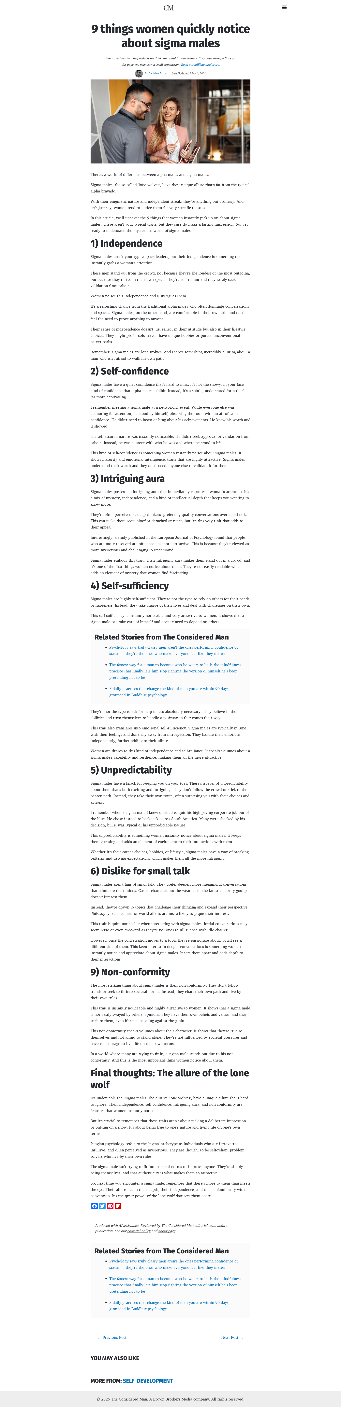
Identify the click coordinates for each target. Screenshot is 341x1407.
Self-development (148, 1381)
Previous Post (111, 1337)
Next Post (232, 1337)
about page (166, 1231)
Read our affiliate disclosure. (200, 64)
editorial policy (139, 1231)
